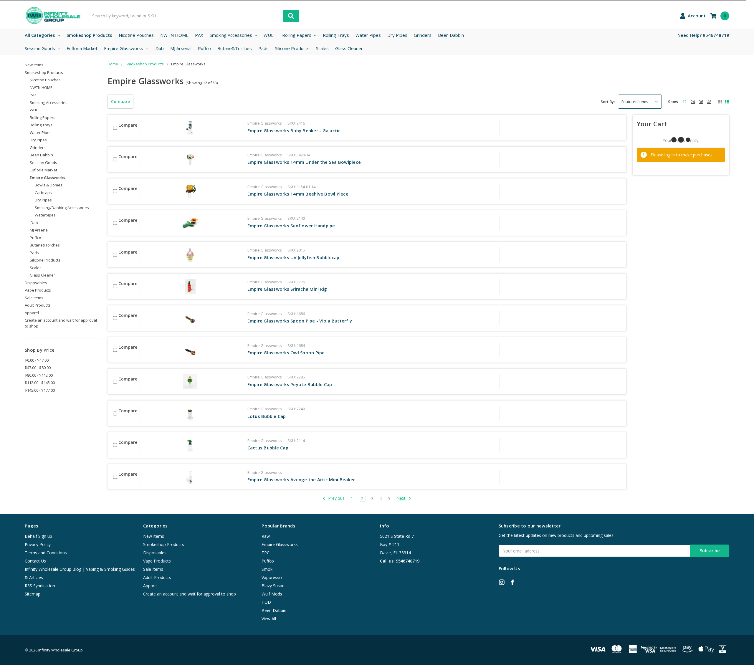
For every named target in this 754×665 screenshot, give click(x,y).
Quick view (190, 127)
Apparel (32, 312)
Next (401, 498)
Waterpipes (45, 215)
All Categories (40, 35)
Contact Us (35, 561)
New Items (34, 64)
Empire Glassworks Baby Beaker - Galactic (294, 130)
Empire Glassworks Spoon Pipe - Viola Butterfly (299, 321)
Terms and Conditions (46, 552)
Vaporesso (272, 577)
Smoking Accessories (231, 35)
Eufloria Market (82, 48)
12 (684, 101)
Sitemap (32, 594)
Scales (322, 48)
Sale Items (34, 297)
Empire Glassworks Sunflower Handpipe (291, 226)
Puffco (204, 48)
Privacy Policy (38, 544)
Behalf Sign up (38, 536)
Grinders (422, 35)
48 (709, 101)
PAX (199, 35)
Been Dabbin (451, 35)
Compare (120, 101)
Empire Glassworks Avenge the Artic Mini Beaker (301, 479)
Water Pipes (368, 35)
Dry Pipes (397, 35)
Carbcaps (43, 192)
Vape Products (38, 290)
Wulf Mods (272, 594)
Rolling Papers (297, 35)
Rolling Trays (336, 35)
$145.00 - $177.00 (40, 390)
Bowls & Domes (48, 185)
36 (701, 101)
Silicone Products (292, 48)
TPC (265, 552)
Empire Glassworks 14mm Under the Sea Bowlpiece (304, 162)
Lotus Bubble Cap (266, 416)
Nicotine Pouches (136, 35)
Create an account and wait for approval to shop (61, 323)
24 (693, 101)
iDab (159, 48)
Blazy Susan (273, 585)
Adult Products (38, 305)
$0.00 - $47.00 (37, 360)
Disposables (36, 282)
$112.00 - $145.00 (40, 382)
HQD (266, 602)
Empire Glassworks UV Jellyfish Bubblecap (293, 257)
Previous (336, 498)
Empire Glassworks (124, 48)
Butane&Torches (234, 48)
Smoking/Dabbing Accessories (62, 207)
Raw (266, 536)
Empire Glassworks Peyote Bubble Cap (289, 384)
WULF (270, 35)
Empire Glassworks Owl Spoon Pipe (286, 352)
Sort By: (608, 101)
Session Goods (40, 48)
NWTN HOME (174, 35)
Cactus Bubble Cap (267, 448)
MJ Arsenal (180, 48)
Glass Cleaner (349, 48)
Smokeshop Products (89, 35)
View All (269, 618)
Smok (267, 569)
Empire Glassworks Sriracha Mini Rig (287, 289)
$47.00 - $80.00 (38, 367)
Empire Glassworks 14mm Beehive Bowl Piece (297, 194)
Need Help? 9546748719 (703, 35)
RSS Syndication (40, 585)
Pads (263, 48)
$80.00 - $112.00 (39, 375)
